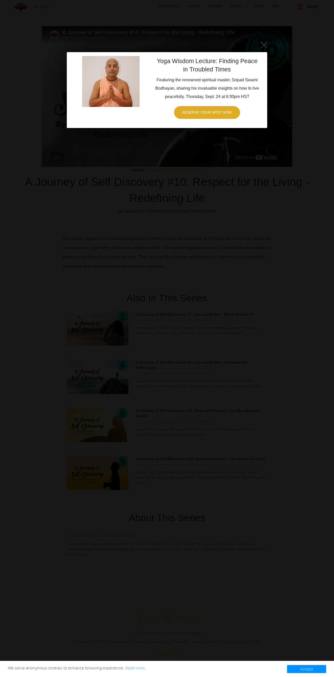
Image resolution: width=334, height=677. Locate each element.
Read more (135, 668)
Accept (306, 669)
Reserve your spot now (207, 112)
